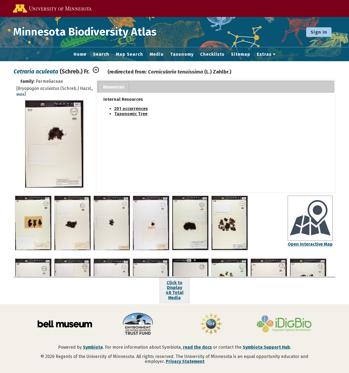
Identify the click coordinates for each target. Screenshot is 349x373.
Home (80, 54)
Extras (264, 54)
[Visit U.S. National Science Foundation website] (211, 324)
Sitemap (240, 54)
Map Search (129, 54)
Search (101, 54)
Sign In (319, 32)
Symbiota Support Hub (266, 347)
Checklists (212, 54)
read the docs (197, 347)
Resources (113, 87)
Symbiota (93, 347)
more (20, 94)
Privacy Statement (185, 361)
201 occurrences (131, 108)
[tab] (113, 87)
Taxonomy (182, 54)
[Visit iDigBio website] (284, 324)
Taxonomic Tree (131, 113)
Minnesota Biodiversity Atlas (85, 32)
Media (157, 54)
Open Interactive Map (310, 244)
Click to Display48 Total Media (174, 290)
